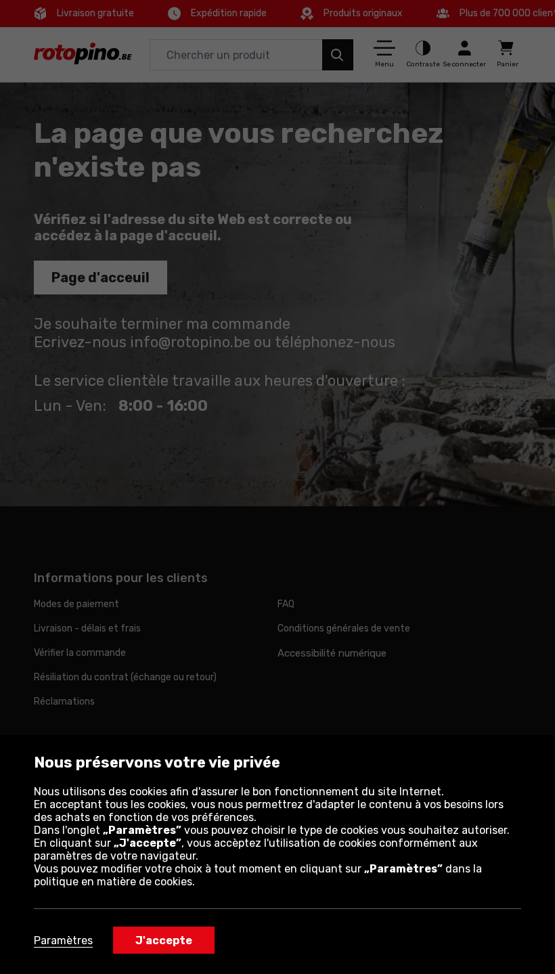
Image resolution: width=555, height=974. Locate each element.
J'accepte (163, 940)
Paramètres (63, 940)
